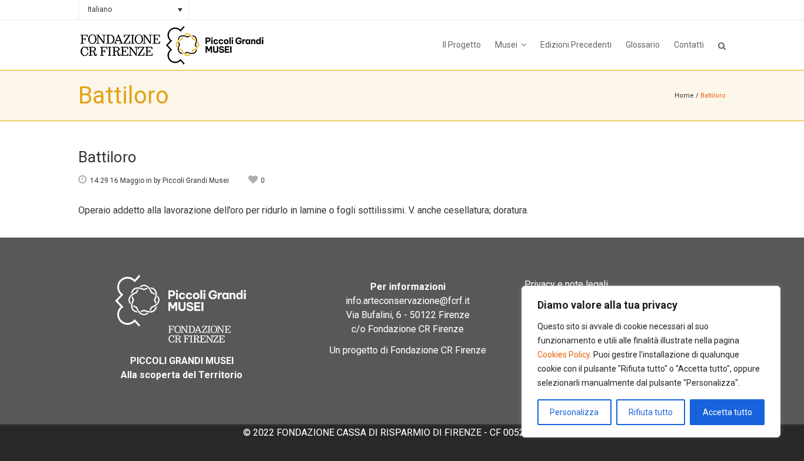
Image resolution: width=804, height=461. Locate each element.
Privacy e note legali (566, 284)
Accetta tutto (727, 412)
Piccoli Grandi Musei (195, 180)
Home (684, 95)
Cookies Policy (563, 354)
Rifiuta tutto (651, 412)
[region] (650, 361)
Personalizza (574, 412)
